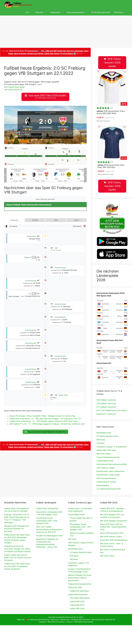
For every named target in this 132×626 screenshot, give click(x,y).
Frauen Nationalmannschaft (108, 457)
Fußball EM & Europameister (79, 584)
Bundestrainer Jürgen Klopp (108, 475)
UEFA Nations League (106, 468)
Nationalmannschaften (75, 12)
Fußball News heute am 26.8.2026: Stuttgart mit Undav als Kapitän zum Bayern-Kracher (17, 548)
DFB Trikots (118, 12)
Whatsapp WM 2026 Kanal (80, 620)
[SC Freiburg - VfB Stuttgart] (18, 175)
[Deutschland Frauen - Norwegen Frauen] (112, 350)
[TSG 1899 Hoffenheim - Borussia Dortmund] (40, 175)
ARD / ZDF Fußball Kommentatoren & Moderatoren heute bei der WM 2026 (49, 529)
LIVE (27, 12)
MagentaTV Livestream (106, 414)
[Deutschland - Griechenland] (112, 309)
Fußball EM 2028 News (79, 591)
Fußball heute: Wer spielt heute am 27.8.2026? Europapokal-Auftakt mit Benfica (17, 566)
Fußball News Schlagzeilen (47, 508)
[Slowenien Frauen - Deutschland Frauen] (112, 356)
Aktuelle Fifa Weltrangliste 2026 (49, 536)
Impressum (55, 620)
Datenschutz (65, 620)
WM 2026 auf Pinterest (56, 622)
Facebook (42, 622)
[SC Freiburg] (28, 123)
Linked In (69, 622)
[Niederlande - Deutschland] (112, 303)
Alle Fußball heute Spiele (14, 87)
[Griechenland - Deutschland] (112, 321)
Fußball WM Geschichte (78, 594)
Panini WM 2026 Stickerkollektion (114, 540)
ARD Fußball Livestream (106, 400)
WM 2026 (39, 12)
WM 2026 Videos (107, 556)
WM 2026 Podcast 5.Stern (111, 537)
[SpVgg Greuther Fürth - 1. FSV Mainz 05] (62, 175)
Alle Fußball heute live (13, 90)
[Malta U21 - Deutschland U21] (112, 376)
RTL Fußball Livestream (106, 407)
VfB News (101, 443)
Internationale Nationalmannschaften (112, 464)
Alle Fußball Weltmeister (80, 598)
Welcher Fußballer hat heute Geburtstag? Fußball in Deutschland (79, 577)
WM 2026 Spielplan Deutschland (113, 521)
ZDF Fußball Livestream (106, 403)
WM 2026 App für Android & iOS (103, 620)
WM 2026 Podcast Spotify (83, 622)
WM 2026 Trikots (104, 454)
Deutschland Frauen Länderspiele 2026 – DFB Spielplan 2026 (46, 520)
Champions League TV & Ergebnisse (112, 447)
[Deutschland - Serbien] (112, 315)
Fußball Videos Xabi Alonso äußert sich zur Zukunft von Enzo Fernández (17, 557)
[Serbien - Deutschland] (112, 327)
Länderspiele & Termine (106, 482)
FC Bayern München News (107, 436)
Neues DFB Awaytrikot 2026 (111, 533)
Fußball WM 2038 (77, 609)
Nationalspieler (103, 485)
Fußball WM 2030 (77, 601)
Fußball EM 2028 (75, 587)
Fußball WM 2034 (77, 605)
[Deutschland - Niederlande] (112, 333)
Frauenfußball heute (105, 461)
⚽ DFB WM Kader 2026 (100, 12)
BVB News (101, 440)
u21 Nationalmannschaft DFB (109, 489)
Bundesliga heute (104, 433)
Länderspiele (55, 12)
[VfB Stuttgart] (63, 123)
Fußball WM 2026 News (106, 450)
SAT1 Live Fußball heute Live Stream (112, 410)
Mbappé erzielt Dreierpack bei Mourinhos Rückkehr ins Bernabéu (16, 528)
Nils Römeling (44, 620)
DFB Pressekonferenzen (106, 478)
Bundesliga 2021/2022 (41, 112)
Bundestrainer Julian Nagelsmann (110, 471)
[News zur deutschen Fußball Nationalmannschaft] (18, 4)
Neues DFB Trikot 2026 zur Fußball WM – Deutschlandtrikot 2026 (113, 527)
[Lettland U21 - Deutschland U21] (112, 370)
